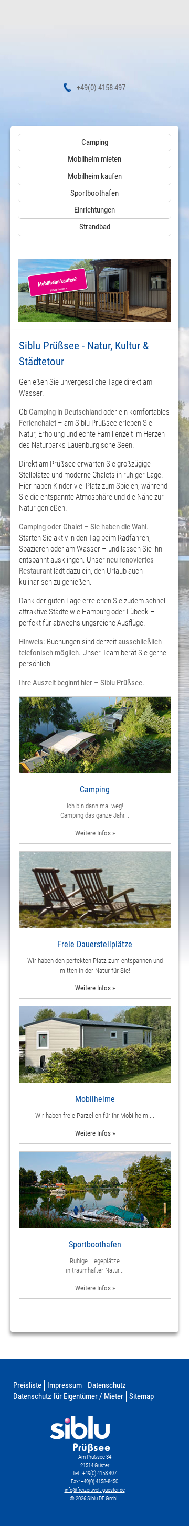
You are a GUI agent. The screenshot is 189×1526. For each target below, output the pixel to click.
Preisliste (27, 1385)
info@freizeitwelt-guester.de (95, 1490)
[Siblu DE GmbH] (94, 44)
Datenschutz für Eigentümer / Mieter (68, 1396)
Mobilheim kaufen (95, 176)
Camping (94, 142)
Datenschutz (107, 1385)
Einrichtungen (94, 210)
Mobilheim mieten (94, 159)
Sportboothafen (94, 193)
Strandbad (94, 226)
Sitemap (141, 1396)
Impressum (64, 1385)
